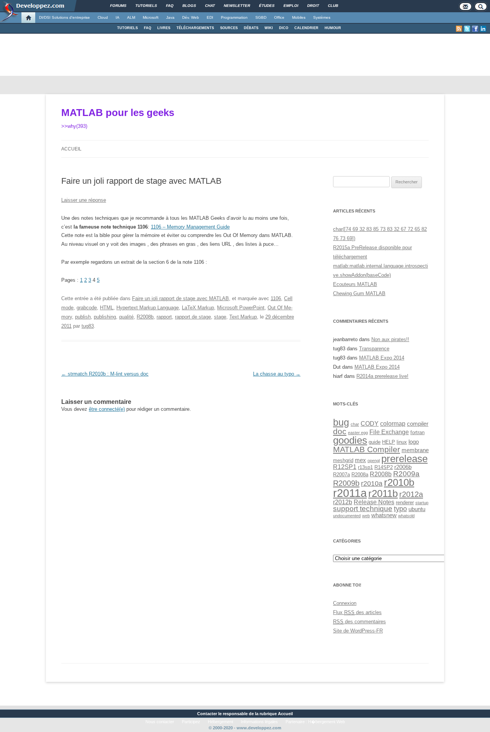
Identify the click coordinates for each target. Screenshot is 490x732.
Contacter (207, 713)
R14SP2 (383, 467)
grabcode (87, 307)
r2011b (383, 493)
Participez (191, 721)
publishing (105, 317)
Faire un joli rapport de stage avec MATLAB (180, 298)
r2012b (342, 501)
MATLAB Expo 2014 (381, 358)
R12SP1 (344, 466)
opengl (374, 460)
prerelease (404, 458)
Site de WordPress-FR (358, 631)
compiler (417, 424)
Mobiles (298, 17)
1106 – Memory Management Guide (190, 227)
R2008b (145, 317)
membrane (415, 450)
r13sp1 (365, 467)
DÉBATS (251, 28)
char (355, 424)
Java (170, 17)
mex (360, 460)
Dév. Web (190, 17)
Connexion (344, 603)
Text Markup (243, 317)
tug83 (88, 326)
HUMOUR (333, 28)
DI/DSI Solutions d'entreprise (64, 17)
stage (220, 317)
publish (83, 317)
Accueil (71, 149)
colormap (392, 423)
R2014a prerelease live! (382, 376)
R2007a (341, 474)
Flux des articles (357, 612)
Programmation (234, 17)
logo (413, 442)
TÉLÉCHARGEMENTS (195, 28)
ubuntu (416, 509)
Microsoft (150, 17)
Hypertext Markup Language (147, 307)
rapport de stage (193, 317)
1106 (276, 298)
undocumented (347, 515)
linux (402, 442)
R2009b (346, 483)
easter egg (358, 432)
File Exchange (389, 431)
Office (279, 17)
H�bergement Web (326, 721)
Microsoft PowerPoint (241, 307)
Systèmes (321, 17)
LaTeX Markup (198, 307)
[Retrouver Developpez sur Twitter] (467, 29)
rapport (164, 317)
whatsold (406, 515)
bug (341, 422)
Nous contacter (159, 721)
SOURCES (229, 28)
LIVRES (163, 28)
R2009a (406, 473)
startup (421, 502)
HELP (388, 442)
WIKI (269, 28)
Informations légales (259, 721)
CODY (370, 423)
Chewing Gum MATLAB (359, 293)
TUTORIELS (127, 28)
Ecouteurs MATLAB (355, 284)
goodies (350, 440)
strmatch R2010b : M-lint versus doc (105, 374)
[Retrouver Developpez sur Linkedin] (483, 29)
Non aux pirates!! (390, 339)
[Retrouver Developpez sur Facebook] (475, 29)
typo (400, 509)
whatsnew (384, 515)
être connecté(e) (107, 409)
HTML (106, 307)
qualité (126, 317)
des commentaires (359, 621)
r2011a (350, 493)
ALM (131, 17)
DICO (283, 28)
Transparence (374, 348)
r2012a (411, 494)
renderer (405, 502)
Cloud (103, 17)
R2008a (359, 474)
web (366, 515)
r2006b (403, 467)
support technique (362, 508)
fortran (417, 432)
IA (117, 17)
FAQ (147, 28)
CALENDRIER (306, 28)
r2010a (371, 483)
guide (375, 442)
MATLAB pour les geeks (117, 112)
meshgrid (343, 460)
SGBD (260, 17)
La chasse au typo (277, 374)
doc (339, 431)
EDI (210, 17)
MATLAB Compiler (366, 449)
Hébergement (220, 721)
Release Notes (374, 501)
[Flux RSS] (459, 29)
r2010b (399, 482)
